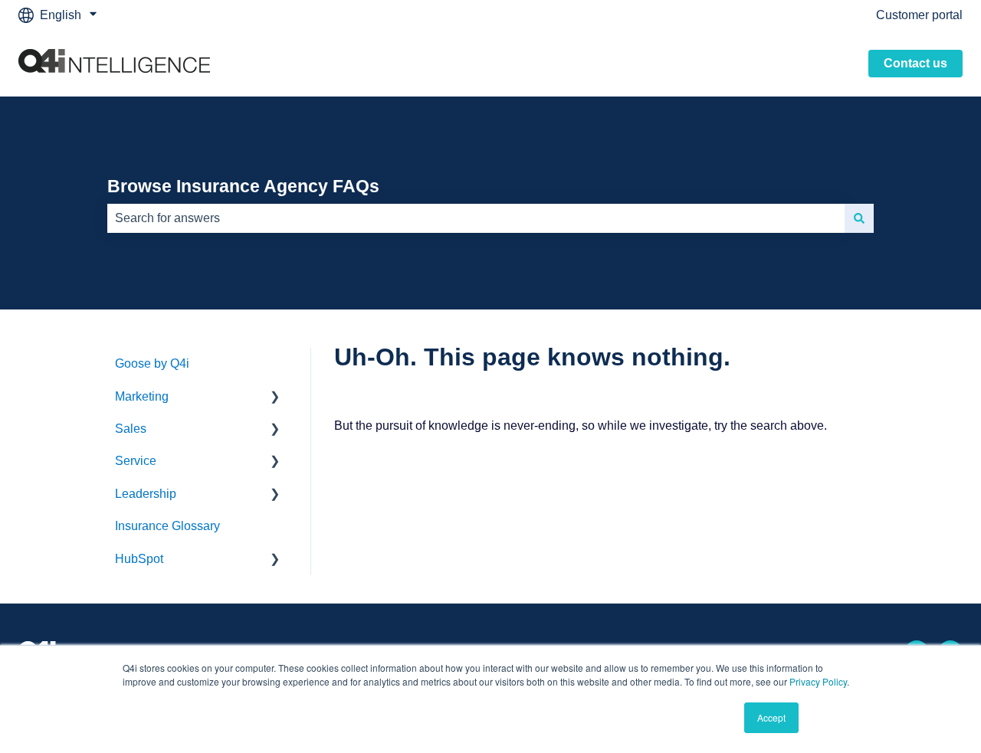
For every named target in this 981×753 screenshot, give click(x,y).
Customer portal (919, 14)
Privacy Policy (818, 681)
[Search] (859, 218)
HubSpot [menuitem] (139, 558)
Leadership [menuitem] (145, 493)
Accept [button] (771, 717)
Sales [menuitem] (130, 428)
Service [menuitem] (135, 460)
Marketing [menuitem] (142, 396)
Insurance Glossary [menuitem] (167, 525)
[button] (275, 398)
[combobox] (476, 218)
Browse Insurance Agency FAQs (243, 186)
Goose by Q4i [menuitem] (152, 363)
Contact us (915, 63)
